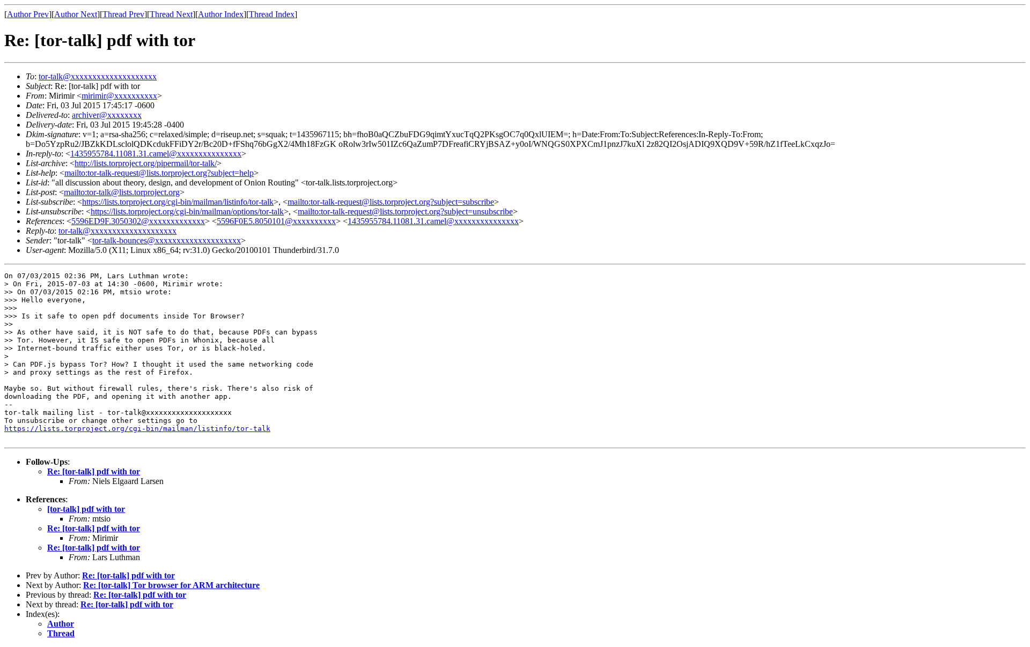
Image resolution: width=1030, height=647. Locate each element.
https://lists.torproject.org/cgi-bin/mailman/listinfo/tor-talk (178, 201)
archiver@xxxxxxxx (107, 115)
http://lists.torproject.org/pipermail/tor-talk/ (146, 163)
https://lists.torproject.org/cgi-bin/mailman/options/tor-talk (187, 211)
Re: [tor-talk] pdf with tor (93, 471)
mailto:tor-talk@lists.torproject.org (122, 192)
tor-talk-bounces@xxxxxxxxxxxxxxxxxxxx (166, 240)
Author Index (221, 14)
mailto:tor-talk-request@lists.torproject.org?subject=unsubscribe (405, 211)
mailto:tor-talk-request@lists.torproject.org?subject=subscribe (391, 201)
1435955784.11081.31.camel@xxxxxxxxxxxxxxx (155, 153)
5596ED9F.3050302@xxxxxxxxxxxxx (138, 221)
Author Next (75, 14)
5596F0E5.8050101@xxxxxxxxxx (276, 221)
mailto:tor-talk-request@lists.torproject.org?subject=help (159, 172)
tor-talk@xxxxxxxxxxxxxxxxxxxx (98, 76)
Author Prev (28, 14)
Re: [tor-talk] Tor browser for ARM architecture (171, 585)
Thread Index (272, 14)
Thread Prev (123, 14)
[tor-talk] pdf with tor (86, 509)
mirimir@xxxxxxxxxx (119, 95)
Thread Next (171, 14)
